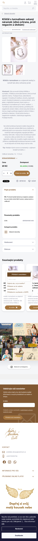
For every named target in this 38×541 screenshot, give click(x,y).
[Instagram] (9, 461)
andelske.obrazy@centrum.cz (16, 452)
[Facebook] (4, 461)
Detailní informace (8, 158)
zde (3, 524)
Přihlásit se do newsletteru (12, 417)
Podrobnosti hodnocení (29, 29)
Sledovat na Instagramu (21, 367)
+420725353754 (11, 456)
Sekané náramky (14, 232)
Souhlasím (19, 536)
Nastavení (19, 529)
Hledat (33, 8)
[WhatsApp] (14, 461)
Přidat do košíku (20, 173)
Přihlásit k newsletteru (19, 274)
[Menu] (35, 2)
